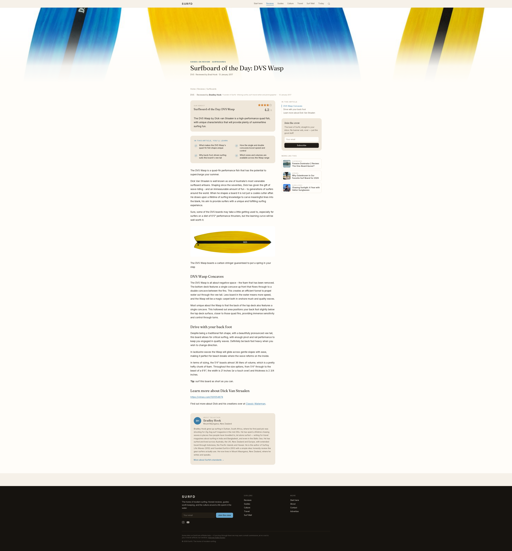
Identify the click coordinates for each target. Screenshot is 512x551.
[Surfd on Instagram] (183, 522)
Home (193, 89)
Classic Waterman (255, 403)
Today (321, 3)
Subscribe (301, 145)
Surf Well (311, 3)
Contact (293, 507)
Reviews (270, 3)
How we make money (216, 538)
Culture (290, 3)
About (292, 504)
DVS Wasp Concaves (292, 106)
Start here (258, 3)
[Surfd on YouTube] (188, 522)
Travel (300, 3)
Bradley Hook (215, 95)
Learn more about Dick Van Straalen (299, 113)
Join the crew (224, 515)
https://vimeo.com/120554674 (206, 397)
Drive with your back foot (294, 109)
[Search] (329, 4)
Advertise (294, 511)
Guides (280, 3)
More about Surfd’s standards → (209, 460)
